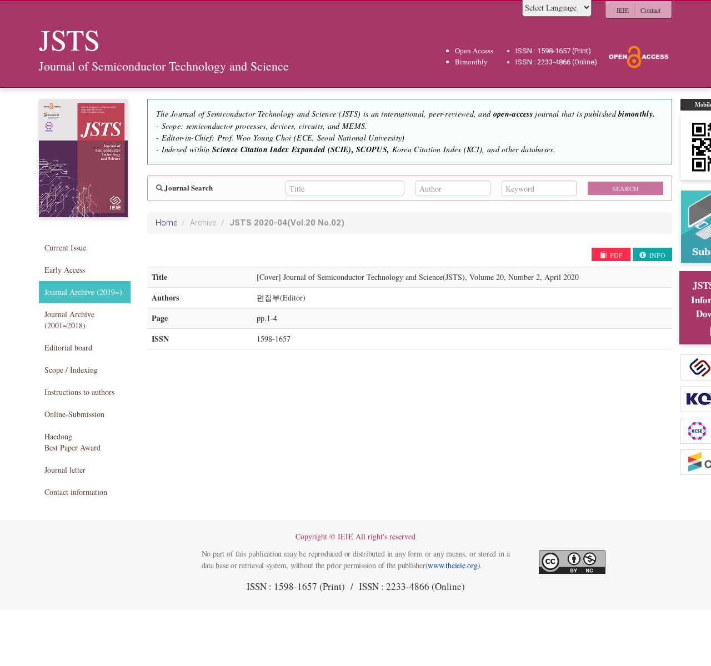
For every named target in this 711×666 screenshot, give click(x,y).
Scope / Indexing (71, 369)
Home (166, 222)
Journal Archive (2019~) (83, 292)
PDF (615, 255)
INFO (656, 255)
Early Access (64, 269)
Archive (203, 222)
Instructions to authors (79, 392)
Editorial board (68, 347)
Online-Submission (74, 414)
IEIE (623, 10)
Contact (650, 10)
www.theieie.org (452, 565)
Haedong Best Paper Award (72, 442)
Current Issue (65, 247)
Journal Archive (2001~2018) (69, 320)
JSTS (286, 223)
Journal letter (65, 469)
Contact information (75, 492)
